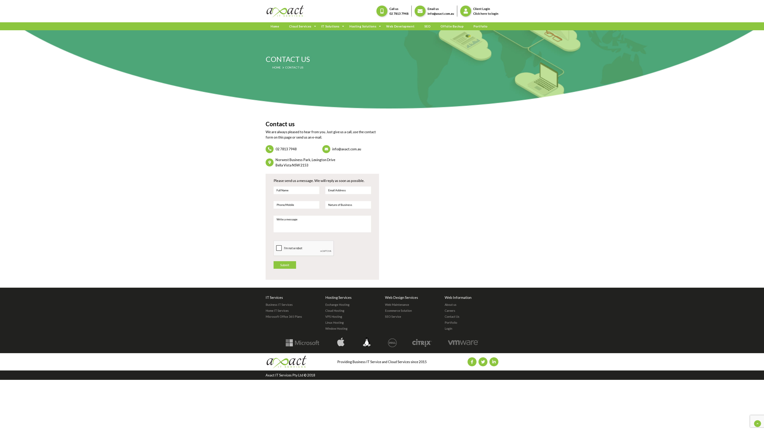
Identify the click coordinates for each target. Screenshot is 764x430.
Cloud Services (300, 26)
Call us (393, 9)
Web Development (400, 26)
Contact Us (452, 316)
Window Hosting (336, 328)
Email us (433, 9)
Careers (450, 310)
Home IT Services (277, 310)
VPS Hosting (333, 316)
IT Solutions (330, 26)
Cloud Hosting (334, 310)
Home (275, 26)
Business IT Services (279, 304)
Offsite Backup (452, 26)
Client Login (481, 9)
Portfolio (480, 26)
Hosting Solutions (362, 26)
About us (450, 304)
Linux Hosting (334, 322)
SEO (427, 26)
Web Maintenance (397, 304)
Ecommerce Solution (398, 310)
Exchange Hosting (337, 304)
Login (448, 328)
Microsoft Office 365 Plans (284, 316)
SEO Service (393, 316)
